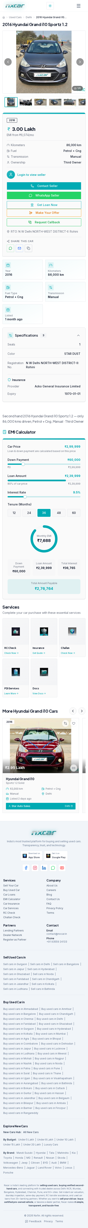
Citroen (35, 1162)
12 (14, 513)
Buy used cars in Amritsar (56, 1008)
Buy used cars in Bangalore (19, 1013)
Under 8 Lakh (45, 1139)
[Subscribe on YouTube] (62, 868)
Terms (50, 912)
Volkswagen (10, 1162)
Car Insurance (11, 903)
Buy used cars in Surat (16, 1073)
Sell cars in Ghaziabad (16, 974)
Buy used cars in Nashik (17, 1063)
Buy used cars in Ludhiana (18, 1053)
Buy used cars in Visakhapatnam (52, 1078)
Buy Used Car (11, 890)
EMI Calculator (11, 899)
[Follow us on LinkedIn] (44, 868)
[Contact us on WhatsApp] (53, 868)
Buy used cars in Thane (47, 1073)
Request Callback (47, 222)
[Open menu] (78, 5)
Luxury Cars (51, 1144)
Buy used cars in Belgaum (53, 1098)
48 (59, 513)
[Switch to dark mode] (50, 5)
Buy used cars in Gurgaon (18, 1028)
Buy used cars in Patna (16, 1068)
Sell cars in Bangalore (66, 964)
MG (28, 1157)
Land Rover (45, 1167)
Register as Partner (14, 939)
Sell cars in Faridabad (16, 979)
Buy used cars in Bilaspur (18, 1103)
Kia (74, 1152)
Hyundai (41, 1152)
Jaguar (30, 1167)
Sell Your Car (10, 885)
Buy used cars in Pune (47, 1068)
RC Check (9, 912)
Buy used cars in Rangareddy (20, 1112)
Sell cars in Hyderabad (40, 969)
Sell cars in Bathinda (43, 988)
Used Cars (15, 17)
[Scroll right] (82, 711)
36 (44, 513)
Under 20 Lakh (32, 1144)
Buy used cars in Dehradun (57, 1043)
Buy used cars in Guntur (17, 1093)
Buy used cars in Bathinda (56, 1083)
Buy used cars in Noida (48, 1063)
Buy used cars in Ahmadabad (20, 1008)
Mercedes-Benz (13, 1167)
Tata (51, 1152)
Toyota (7, 1157)
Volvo (58, 1167)
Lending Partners (13, 930)
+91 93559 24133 (56, 941)
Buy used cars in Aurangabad (20, 1083)
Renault (38, 1157)
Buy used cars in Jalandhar (19, 1098)
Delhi (29, 17)
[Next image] (80, 62)
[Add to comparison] (65, 723)
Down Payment (18, 459)
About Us (52, 885)
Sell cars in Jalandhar (15, 983)
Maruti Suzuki (25, 1152)
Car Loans (9, 894)
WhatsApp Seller (47, 195)
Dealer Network (12, 935)
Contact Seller (47, 186)
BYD (45, 1162)
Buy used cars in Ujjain (16, 1078)
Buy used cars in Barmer (17, 1108)
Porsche (8, 1172)
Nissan (50, 1157)
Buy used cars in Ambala (51, 1103)
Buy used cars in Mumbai (51, 1033)
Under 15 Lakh (11, 1144)
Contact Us (53, 899)
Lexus (68, 1167)
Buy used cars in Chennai (18, 1018)
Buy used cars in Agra (16, 1038)
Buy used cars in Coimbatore (20, 1043)
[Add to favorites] (73, 723)
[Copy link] (73, 767)
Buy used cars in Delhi (50, 1018)
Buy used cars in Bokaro (17, 1088)
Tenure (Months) (20, 504)
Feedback (35, 1221)
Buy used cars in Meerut (52, 1053)
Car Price (14, 446)
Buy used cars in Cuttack (50, 1088)
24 (29, 513)
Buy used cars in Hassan (49, 1093)
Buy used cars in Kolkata (18, 1033)
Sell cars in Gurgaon (15, 964)
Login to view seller (31, 174)
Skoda (61, 1157)
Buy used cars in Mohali (17, 1058)
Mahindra (63, 1152)
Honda (19, 1157)
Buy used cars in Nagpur (49, 1058)
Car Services (11, 908)
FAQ (48, 903)
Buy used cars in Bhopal (46, 1038)
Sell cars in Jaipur (13, 969)
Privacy (48, 1221)
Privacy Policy (54, 908)
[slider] (23, 464)
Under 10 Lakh (64, 1139)
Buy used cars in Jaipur (17, 1048)
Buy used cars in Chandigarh (56, 1013)
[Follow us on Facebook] (26, 868)
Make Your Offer (47, 212)
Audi (54, 1162)
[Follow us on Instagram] (35, 868)
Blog (49, 894)
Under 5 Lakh (26, 1139)
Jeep (24, 1162)
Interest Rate (17, 492)
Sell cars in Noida (43, 974)
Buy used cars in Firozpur (50, 1108)
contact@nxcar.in (56, 933)
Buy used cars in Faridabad (19, 1023)
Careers (51, 890)
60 (74, 513)
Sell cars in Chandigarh (45, 979)
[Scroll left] (73, 711)
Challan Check (11, 917)
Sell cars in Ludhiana (15, 988)
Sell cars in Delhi (40, 964)
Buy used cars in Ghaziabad (55, 1023)
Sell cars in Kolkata (43, 983)
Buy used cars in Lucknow (49, 1048)
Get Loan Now (47, 205)
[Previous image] (8, 62)
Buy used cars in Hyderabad (54, 1028)
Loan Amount (17, 476)
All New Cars (31, 1132)
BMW (63, 1162)
